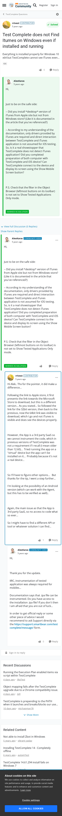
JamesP (21, 769)
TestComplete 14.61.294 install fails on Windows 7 (26, 764)
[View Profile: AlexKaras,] (9, 82)
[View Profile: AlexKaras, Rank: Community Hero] (7, 240)
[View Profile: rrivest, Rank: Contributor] (6, 25)
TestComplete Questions (17, 14)
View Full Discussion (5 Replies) (20, 226)
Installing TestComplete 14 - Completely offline (27, 749)
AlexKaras (19, 80)
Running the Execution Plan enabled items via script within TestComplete (30, 674)
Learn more (25, 790)
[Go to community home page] (20, 5)
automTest (23, 755)
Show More (33, 714)
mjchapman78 (26, 708)
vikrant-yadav (25, 740)
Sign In (54, 5)
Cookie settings (31, 800)
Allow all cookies (31, 808)
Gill (19, 694)
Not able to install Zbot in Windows (24, 736)
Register (43, 5)
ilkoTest (21, 679)
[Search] (35, 5)
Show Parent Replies (12, 231)
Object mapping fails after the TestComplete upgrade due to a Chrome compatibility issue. (30, 688)
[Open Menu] (57, 14)
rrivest (15, 23)
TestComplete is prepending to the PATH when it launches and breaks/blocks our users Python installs (30, 703)
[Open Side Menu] (4, 5)
